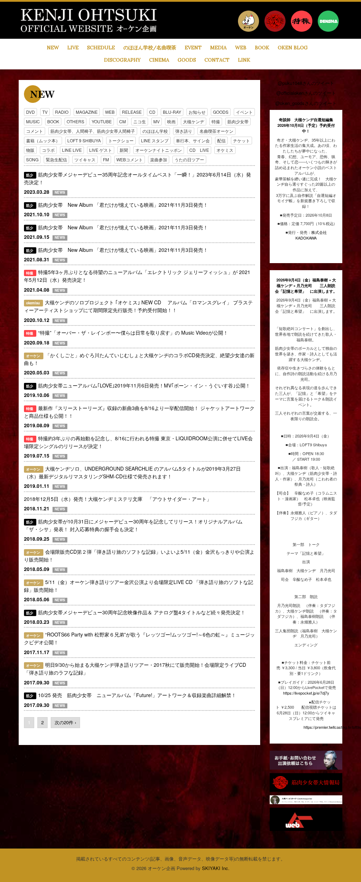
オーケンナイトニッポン (158, 150)
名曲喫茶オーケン (216, 131)
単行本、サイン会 (193, 140)
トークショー (121, 140)
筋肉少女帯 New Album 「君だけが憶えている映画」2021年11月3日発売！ (123, 204)
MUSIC (33, 121)
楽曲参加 (158, 159)
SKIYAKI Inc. (216, 868)
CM (122, 121)
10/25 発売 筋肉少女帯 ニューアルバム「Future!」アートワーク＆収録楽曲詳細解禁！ (137, 694)
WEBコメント (129, 159)
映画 (171, 121)
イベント (244, 112)
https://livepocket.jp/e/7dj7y (306, 693)
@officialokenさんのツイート (306, 92)
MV (156, 121)
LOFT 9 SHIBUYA (84, 140)
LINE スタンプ (155, 140)
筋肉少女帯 (238, 121)
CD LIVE (199, 150)
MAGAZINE (87, 112)
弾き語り (183, 131)
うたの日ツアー (189, 159)
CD (152, 112)
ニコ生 (139, 121)
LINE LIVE (72, 150)
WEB (110, 112)
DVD (30, 112)
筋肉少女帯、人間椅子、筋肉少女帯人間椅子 (92, 131)
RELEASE (132, 112)
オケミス (224, 150)
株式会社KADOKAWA (311, 235)
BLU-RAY (172, 112)
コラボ (48, 150)
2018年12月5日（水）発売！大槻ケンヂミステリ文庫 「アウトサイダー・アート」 (118, 498)
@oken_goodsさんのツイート (306, 103)
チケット (241, 140)
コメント (34, 131)
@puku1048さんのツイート (306, 83)
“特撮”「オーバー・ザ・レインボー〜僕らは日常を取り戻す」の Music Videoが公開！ (133, 332)
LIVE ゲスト (100, 150)
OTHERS (75, 121)
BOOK (53, 121)
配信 (221, 140)
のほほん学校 (155, 131)
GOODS (220, 112)
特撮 (216, 121)
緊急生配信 (56, 159)
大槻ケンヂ (193, 121)
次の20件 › (65, 722)
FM (106, 159)
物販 (30, 150)
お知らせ (197, 112)
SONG (32, 159)
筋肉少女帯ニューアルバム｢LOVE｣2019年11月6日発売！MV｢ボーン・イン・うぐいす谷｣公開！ (144, 385)
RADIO (61, 112)
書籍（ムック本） (43, 140)
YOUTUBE (102, 121)
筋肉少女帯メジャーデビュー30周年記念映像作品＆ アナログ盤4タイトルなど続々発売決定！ (141, 612)
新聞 (124, 150)
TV (45, 112)
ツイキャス (85, 159)
